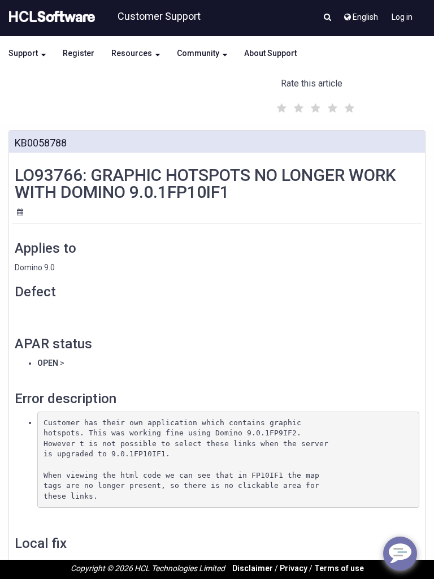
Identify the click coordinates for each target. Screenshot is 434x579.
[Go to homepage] (49, 17)
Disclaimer (252, 568)
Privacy (293, 568)
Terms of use (339, 568)
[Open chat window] (400, 554)
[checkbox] (280, 105)
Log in (402, 16)
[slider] (314, 106)
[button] (327, 18)
